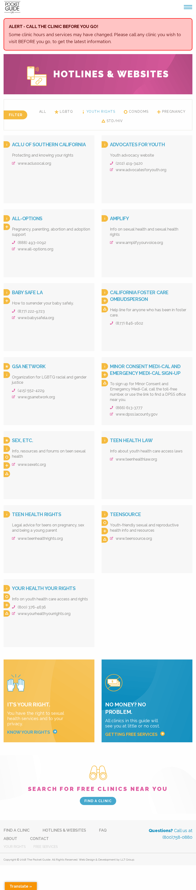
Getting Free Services (131, 734)
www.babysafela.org (35, 317)
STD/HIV (115, 121)
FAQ (103, 830)
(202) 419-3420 (129, 163)
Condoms (139, 111)
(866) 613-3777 (128, 408)
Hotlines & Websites (64, 830)
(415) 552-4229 (30, 390)
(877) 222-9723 (31, 311)
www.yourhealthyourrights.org (44, 613)
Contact (39, 838)
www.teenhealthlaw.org (136, 459)
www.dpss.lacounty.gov (136, 414)
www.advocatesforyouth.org (140, 170)
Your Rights (15, 847)
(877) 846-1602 (129, 323)
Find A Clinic (17, 830)
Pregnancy (173, 111)
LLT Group (127, 859)
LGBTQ (66, 111)
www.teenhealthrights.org (40, 538)
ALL (42, 111)
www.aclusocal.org (34, 163)
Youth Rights (101, 111)
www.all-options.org (35, 249)
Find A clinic (98, 801)
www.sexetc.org (31, 464)
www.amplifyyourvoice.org (139, 242)
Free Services (45, 847)
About (10, 838)
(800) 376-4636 (31, 607)
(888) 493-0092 (31, 242)
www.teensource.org (133, 538)
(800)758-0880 (177, 837)
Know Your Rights (28, 732)
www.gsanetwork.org (36, 397)
